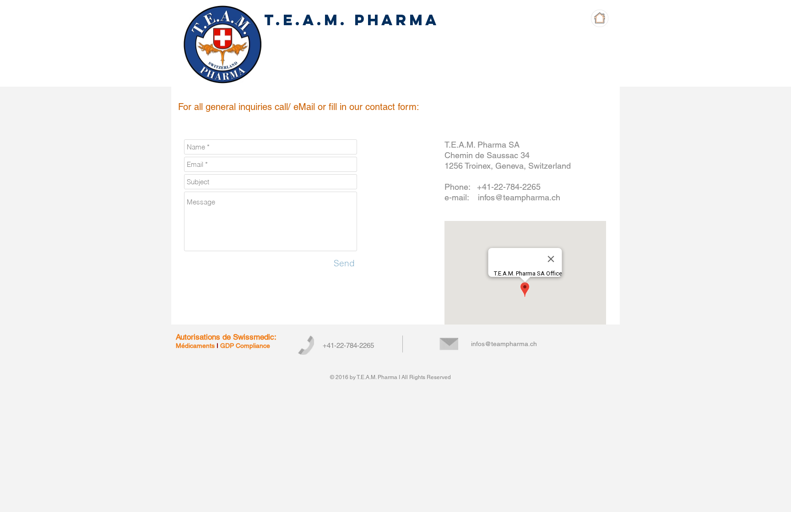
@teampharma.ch (527, 197)
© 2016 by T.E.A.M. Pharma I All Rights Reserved (390, 377)
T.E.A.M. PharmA (351, 20)
